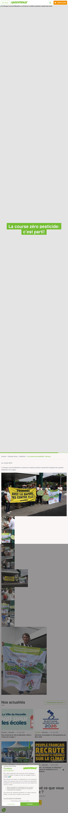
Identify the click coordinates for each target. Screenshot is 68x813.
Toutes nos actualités (54, 702)
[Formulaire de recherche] (50, 3)
